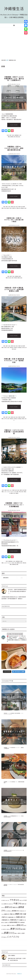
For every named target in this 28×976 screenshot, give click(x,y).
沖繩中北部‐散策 (21, 206)
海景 (7, 922)
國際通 (11, 136)
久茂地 (12, 562)
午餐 (17, 903)
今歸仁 (21, 900)
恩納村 (7, 208)
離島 (19, 277)
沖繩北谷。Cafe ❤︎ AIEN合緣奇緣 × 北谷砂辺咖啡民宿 (14, 431)
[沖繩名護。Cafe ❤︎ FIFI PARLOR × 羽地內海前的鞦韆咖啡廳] (14, 881)
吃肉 (23, 904)
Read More (14, 125)
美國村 (17, 493)
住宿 (5, 208)
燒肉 (14, 925)
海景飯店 (22, 208)
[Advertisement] (14, 44)
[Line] (26, 29)
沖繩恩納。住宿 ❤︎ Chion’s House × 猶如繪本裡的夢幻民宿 (14, 148)
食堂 (20, 933)
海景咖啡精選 (14, 922)
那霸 (17, 136)
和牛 (2, 907)
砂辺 (14, 493)
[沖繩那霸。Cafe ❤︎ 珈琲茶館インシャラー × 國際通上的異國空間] (14, 744)
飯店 (19, 136)
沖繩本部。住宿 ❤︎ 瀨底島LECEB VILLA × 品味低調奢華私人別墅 (14, 289)
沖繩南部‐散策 (18, 276)
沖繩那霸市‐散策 (18, 561)
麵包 (5, 937)
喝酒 (15, 907)
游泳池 (23, 347)
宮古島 (9, 277)
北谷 (15, 491)
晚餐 (19, 914)
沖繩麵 (21, 920)
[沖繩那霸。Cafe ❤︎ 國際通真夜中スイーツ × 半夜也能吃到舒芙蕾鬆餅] (14, 812)
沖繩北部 (18, 208)
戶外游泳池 (22, 910)
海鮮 (9, 925)
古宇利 (5, 418)
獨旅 (23, 418)
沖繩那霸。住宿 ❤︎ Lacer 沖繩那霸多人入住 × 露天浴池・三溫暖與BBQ (14, 78)
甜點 (19, 925)
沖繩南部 (5, 920)
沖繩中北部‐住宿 (14, 206)
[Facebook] (26, 21)
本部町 (5, 347)
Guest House (10, 491)
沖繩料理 (14, 920)
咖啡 (17, 491)
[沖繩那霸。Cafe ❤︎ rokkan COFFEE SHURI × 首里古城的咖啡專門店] (14, 847)
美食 (15, 928)
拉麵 (6, 914)
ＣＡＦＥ (13, 937)
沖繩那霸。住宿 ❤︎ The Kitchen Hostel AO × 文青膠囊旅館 (14, 504)
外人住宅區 (8, 911)
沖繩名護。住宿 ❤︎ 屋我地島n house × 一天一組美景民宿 (14, 360)
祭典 (8, 929)
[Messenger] (26, 25)
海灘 (5, 925)
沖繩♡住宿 (11, 135)
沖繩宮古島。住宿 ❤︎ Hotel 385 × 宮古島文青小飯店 (14, 219)
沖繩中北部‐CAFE (8, 490)
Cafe (5, 491)
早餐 (20, 491)
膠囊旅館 (14, 564)
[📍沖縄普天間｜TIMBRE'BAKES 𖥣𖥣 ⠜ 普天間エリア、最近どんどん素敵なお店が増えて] (14, 656)
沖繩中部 (14, 208)
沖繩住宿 (16, 277)
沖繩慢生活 (14, 8)
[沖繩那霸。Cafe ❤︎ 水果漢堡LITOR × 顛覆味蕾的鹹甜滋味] (14, 778)
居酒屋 (15, 911)
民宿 (14, 136)
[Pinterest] (26, 33)
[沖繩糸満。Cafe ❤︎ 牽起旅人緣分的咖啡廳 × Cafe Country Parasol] (14, 710)
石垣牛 (5, 929)
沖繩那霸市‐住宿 (17, 135)
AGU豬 (3, 900)
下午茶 (14, 900)
